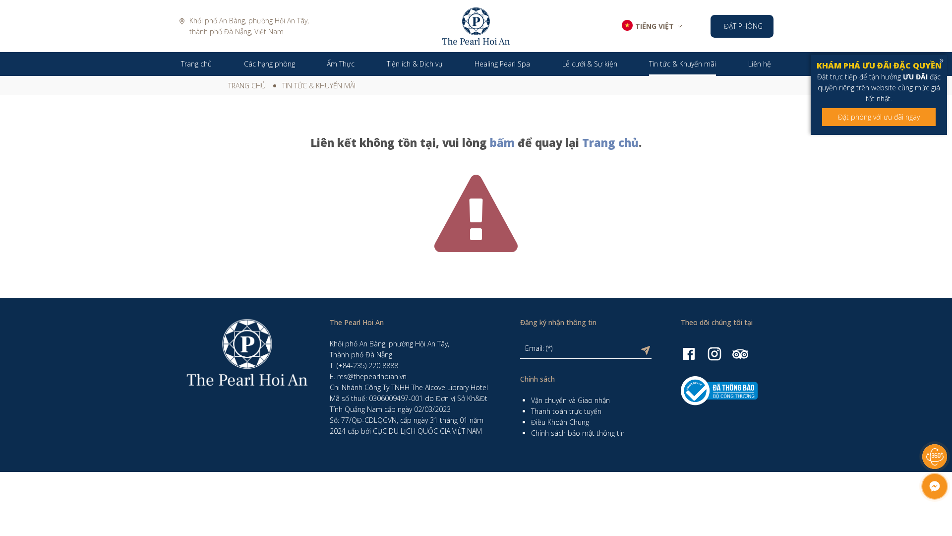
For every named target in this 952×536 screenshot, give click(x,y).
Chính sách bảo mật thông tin (578, 433)
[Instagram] (714, 353)
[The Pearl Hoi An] (476, 25)
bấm (502, 142)
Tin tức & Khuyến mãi (319, 85)
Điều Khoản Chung (560, 422)
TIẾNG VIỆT (654, 26)
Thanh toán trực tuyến (566, 411)
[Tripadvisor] (740, 353)
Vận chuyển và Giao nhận (570, 400)
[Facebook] (689, 353)
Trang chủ (247, 85)
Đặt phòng (743, 26)
